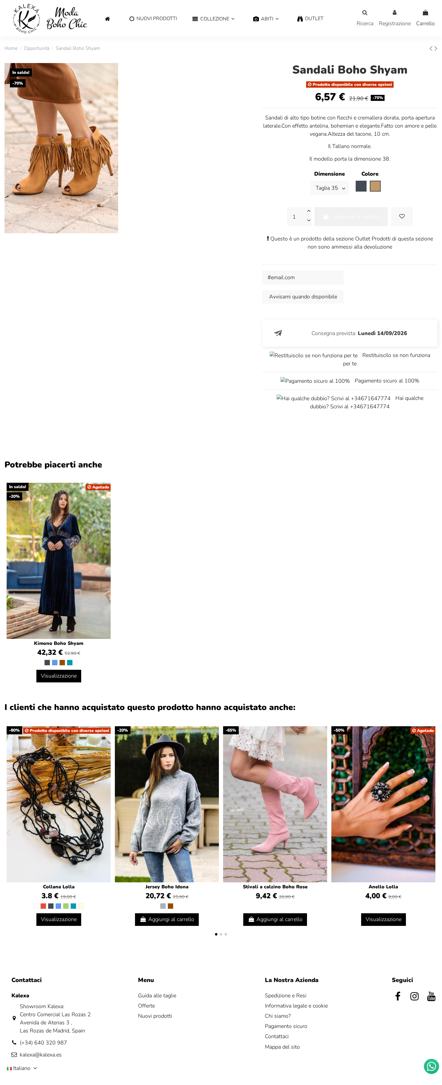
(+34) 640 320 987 (43, 1042)
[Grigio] (163, 906)
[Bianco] (35, 906)
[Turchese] (69, 662)
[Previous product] (431, 48)
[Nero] (47, 662)
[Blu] (54, 662)
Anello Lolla (383, 887)
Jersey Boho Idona (167, 887)
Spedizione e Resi (285, 995)
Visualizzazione (59, 675)
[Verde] (66, 906)
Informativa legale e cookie (296, 1005)
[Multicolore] (81, 906)
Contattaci (277, 1036)
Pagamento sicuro (286, 1026)
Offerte (146, 1005)
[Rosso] (43, 906)
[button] (213, 19)
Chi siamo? (278, 1016)
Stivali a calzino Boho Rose (275, 887)
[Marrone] (62, 662)
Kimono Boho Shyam (58, 643)
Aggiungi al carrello (357, 216)
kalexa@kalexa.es (41, 1054)
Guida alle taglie (157, 995)
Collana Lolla (59, 887)
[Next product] (435, 48)
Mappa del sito (282, 1046)
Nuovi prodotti (155, 1016)
